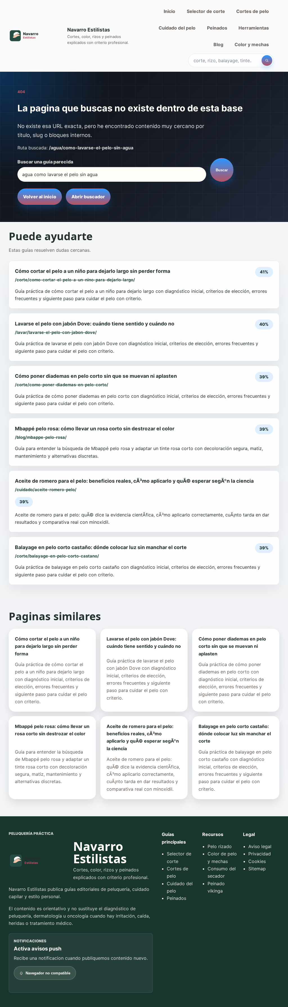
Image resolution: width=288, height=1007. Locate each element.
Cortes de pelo (252, 11)
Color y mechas (252, 44)
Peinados (217, 28)
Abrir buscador (88, 196)
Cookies (257, 861)
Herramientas (253, 28)
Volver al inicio (39, 196)
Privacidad (259, 854)
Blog (218, 44)
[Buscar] (267, 60)
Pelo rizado (220, 846)
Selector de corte (206, 11)
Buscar (222, 170)
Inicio (169, 11)
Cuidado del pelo (177, 28)
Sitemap (257, 868)
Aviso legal (259, 846)
